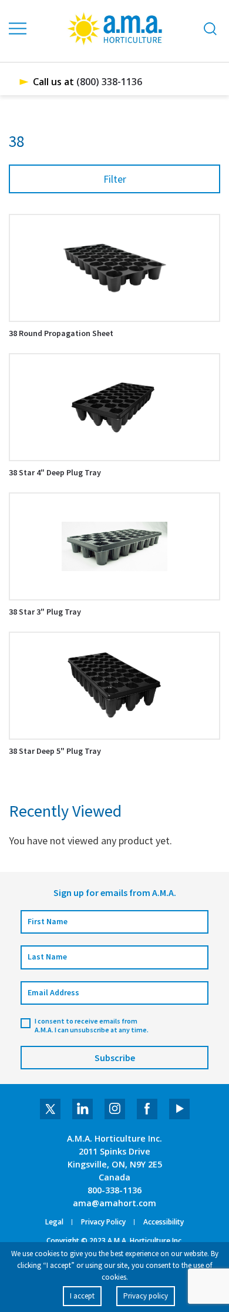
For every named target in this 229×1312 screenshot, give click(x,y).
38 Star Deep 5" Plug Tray (55, 751)
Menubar (18, 28)
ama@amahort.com (114, 1203)
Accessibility (163, 1222)
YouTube (179, 1109)
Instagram (115, 1109)
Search (210, 28)
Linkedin (82, 1109)
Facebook (147, 1109)
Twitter (50, 1109)
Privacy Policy (103, 1222)
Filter (114, 179)
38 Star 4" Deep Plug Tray (55, 472)
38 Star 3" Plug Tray (45, 611)
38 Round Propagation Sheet (61, 333)
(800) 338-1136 (109, 81)
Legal (54, 1222)
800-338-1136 (114, 1190)
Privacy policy (145, 1296)
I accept (82, 1296)
